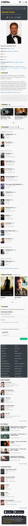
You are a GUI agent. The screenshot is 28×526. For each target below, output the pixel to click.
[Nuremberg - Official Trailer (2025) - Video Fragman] (7, 112)
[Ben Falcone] (2, 384)
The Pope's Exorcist (9, 178)
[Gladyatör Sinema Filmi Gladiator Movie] (7, 286)
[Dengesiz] (2, 202)
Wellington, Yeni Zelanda (12, 51)
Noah (6, 232)
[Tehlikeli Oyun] (2, 136)
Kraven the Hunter (9, 170)
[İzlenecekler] (10, 294)
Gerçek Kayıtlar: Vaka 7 (11, 469)
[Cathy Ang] (2, 400)
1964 (12, 48)
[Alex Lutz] (2, 415)
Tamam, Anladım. (7, 522)
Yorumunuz (3, 319)
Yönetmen (3, 63)
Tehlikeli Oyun (10, 134)
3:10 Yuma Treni (14, 68)
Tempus (7, 484)
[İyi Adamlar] (2, 225)
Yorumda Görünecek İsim (6, 314)
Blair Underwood (9, 390)
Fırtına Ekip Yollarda (10, 477)
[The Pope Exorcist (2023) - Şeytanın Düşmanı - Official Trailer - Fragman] (21, 112)
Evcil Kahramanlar (9, 500)
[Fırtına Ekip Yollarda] (2, 479)
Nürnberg (9, 153)
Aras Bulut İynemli (9, 405)
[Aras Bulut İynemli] (2, 407)
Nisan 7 (9, 48)
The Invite (7, 494)
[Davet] (2, 494)
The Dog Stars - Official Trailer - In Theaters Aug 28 (18, 434)
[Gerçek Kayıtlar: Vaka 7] (2, 471)
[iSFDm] (5, 2)
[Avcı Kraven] (2, 171)
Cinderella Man (4, 68)
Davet (6, 492)
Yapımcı (12, 14)
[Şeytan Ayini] (2, 163)
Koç (5, 59)
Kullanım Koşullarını (9, 521)
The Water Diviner (9, 143)
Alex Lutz (7, 413)
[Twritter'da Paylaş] (12, 17)
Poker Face (7, 135)
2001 (16, 299)
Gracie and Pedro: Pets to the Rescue (13, 501)
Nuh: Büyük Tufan (11, 231)
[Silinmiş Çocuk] (2, 209)
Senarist (8, 14)
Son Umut (9, 142)
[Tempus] (2, 487)
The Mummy (7, 216)
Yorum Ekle (23, 338)
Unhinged (7, 201)
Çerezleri (5, 519)
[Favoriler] (7, 17)
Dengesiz (9, 200)
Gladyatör (10, 66)
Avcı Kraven (10, 169)
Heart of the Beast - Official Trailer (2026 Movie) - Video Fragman (18, 427)
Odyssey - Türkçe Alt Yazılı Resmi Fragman (18, 442)
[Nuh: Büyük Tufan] (2, 232)
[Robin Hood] (2, 263)
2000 (2, 299)
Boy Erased (7, 209)
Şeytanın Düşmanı (11, 176)
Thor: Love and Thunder (10, 185)
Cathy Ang (7, 398)
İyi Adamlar (9, 223)
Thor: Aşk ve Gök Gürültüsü (14, 184)
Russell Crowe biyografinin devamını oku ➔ (10, 92)
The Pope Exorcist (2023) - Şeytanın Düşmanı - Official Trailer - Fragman (21, 118)
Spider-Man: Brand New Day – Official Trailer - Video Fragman (17, 457)
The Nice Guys (8, 224)
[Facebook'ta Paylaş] (10, 17)
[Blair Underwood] (2, 392)
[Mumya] (2, 217)
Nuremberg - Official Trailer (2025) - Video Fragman (5, 118)
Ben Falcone (8, 382)
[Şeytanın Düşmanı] (2, 178)
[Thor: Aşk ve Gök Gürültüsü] (2, 186)
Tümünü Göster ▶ (23, 463)
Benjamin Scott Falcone (10, 383)
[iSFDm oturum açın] (20, 2)
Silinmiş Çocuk (11, 207)
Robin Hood (10, 261)
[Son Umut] (2, 144)
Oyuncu (3, 14)
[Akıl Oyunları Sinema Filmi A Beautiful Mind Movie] (21, 286)
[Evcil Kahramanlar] (2, 502)
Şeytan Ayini (10, 161)
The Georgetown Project (10, 162)
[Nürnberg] (2, 155)
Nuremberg (7, 154)
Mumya (8, 215)
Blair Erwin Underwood (10, 391)
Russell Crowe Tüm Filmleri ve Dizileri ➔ (10, 268)
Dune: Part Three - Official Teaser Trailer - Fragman (18, 449)
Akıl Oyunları (19, 66)
